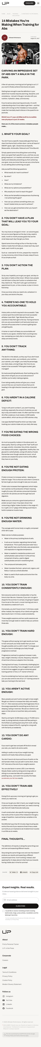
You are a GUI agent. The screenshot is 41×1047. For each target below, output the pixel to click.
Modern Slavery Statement (11, 984)
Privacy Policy (7, 976)
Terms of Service (20, 1035)
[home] (6, 3)
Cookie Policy (7, 980)
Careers (5, 960)
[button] (37, 3)
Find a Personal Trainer (10, 944)
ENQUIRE (29, 3)
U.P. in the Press (8, 948)
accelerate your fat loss (10, 778)
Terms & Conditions (9, 972)
